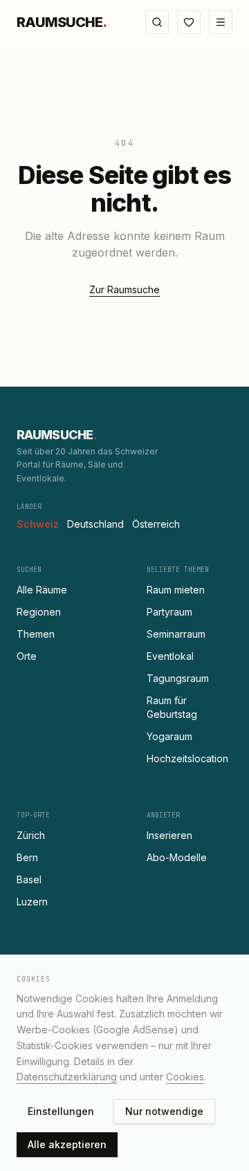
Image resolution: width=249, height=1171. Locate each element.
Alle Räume (42, 590)
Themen (36, 634)
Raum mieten (176, 590)
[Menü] (220, 22)
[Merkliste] (189, 22)
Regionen (39, 612)
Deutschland (95, 524)
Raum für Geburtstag (172, 707)
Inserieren (169, 835)
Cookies (185, 1076)
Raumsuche (62, 22)
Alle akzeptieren (67, 1144)
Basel (29, 879)
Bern (27, 857)
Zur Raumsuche (124, 289)
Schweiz (38, 524)
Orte (27, 656)
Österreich (156, 524)
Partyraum (169, 612)
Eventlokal (170, 656)
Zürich (31, 835)
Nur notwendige (164, 1111)
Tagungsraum (178, 678)
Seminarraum (176, 634)
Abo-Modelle (177, 857)
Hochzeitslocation (187, 758)
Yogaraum (169, 736)
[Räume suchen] (157, 22)
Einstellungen (61, 1111)
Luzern (32, 901)
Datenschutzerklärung (67, 1076)
